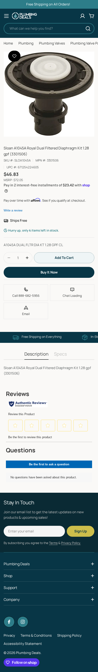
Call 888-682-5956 (25, 296)
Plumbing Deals (28, 652)
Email (26, 314)
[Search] (88, 28)
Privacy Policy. (71, 543)
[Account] (82, 16)
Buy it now (49, 272)
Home (8, 43)
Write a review (13, 210)
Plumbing (26, 43)
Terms (53, 543)
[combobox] (49, 28)
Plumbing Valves (52, 43)
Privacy (9, 635)
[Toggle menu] (6, 16)
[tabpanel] (49, 370)
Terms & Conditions (36, 635)
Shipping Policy (69, 635)
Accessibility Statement (23, 643)
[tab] (36, 355)
